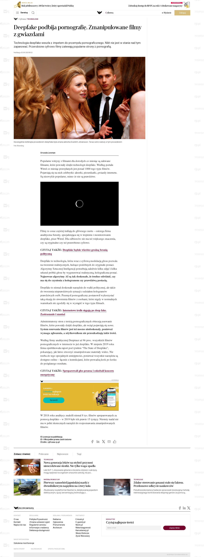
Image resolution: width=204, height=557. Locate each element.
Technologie (32, 19)
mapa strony (19, 549)
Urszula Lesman (47, 153)
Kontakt (17, 522)
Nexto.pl (79, 525)
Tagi (79, 454)
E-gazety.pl (80, 522)
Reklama (57, 519)
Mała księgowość (83, 528)
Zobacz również (22, 454)
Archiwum (57, 528)
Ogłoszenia (58, 522)
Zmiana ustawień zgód (39, 522)
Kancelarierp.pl (82, 530)
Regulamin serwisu (37, 525)
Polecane (44, 454)
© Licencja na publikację (51, 437)
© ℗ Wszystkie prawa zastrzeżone (55, 439)
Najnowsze (62, 454)
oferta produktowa (56, 549)
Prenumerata (59, 525)
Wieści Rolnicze (82, 533)
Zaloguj (182, 13)
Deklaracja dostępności (39, 530)
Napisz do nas (20, 525)
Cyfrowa (22, 19)
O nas (16, 519)
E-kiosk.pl (80, 519)
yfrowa (109, 12)
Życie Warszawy (83, 536)
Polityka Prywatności (38, 519)
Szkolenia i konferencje (24, 543)
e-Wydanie (166, 13)
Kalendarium (36, 549)
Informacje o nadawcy (39, 528)
